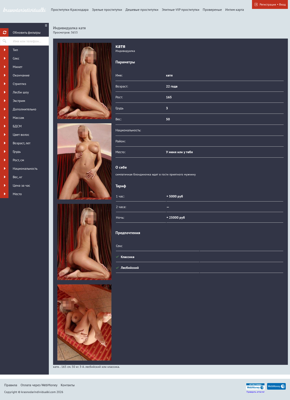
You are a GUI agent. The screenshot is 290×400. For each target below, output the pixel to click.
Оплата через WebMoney (39, 385)
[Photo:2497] (84, 161)
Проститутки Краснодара (70, 9)
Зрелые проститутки (107, 9)
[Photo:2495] (84, 81)
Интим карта (234, 9)
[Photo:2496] (84, 322)
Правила (10, 385)
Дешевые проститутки (141, 9)
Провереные (212, 9)
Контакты (68, 385)
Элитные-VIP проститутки (180, 9)
